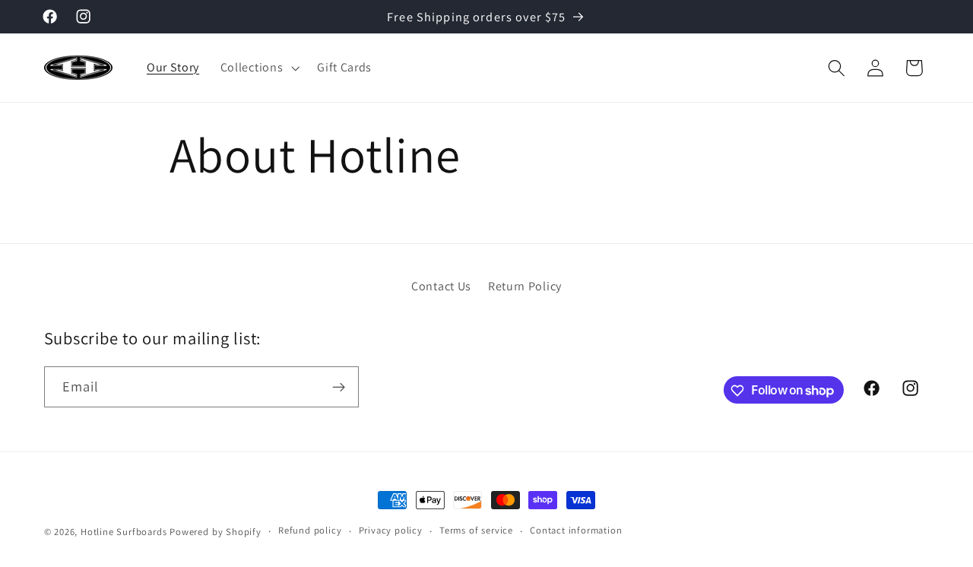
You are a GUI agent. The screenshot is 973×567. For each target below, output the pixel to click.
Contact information (576, 530)
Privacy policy (391, 530)
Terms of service (476, 530)
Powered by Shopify (215, 531)
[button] (258, 67)
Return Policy (525, 286)
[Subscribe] (338, 386)
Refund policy (309, 530)
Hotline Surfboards (124, 531)
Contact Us (441, 286)
